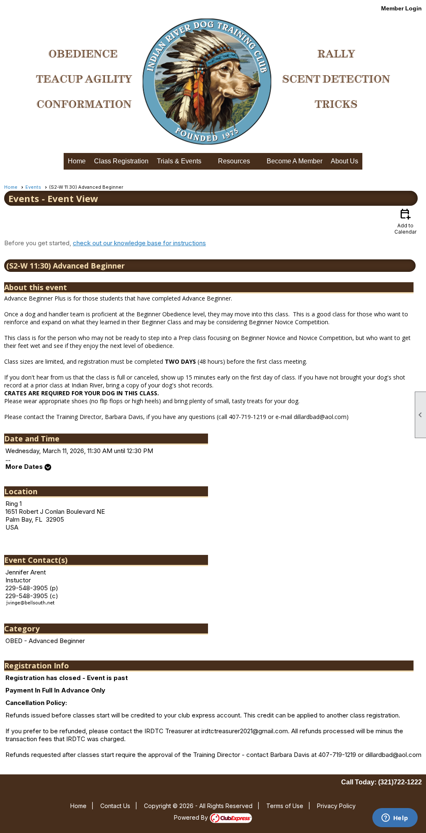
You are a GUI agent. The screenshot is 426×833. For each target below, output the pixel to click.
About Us (344, 161)
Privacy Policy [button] (336, 805)
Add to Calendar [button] (405, 221)
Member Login (401, 8)
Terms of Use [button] (284, 805)
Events (33, 187)
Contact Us (115, 805)
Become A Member (294, 161)
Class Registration (121, 161)
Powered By (192, 817)
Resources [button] (234, 161)
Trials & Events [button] (179, 161)
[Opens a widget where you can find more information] (395, 818)
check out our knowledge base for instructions (139, 243)
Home (77, 161)
